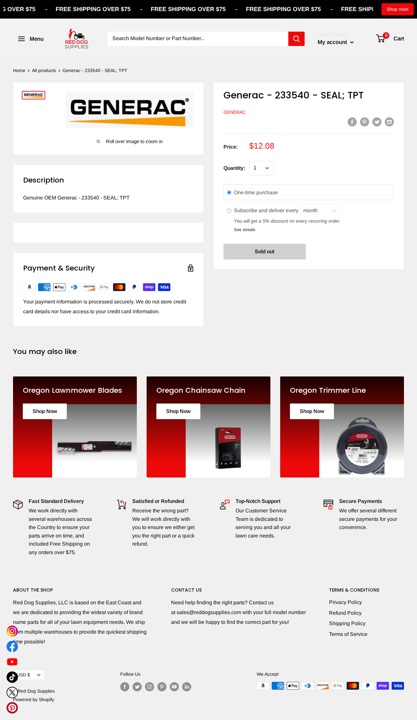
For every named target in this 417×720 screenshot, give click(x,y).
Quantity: (234, 168)
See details (244, 229)
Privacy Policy (345, 602)
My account (333, 42)
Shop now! (398, 9)
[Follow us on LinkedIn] (186, 686)
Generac (234, 112)
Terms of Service (348, 634)
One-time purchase (256, 192)
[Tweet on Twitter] (376, 121)
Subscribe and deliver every (267, 210)
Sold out (264, 251)
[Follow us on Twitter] (137, 686)
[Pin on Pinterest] (364, 121)
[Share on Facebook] (352, 121)
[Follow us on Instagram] (149, 686)
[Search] (296, 39)
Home (19, 70)
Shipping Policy (347, 623)
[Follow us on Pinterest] (161, 686)
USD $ (23, 674)
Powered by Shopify (33, 699)
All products (44, 70)
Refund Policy (345, 613)
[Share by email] (389, 121)
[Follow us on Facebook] (124, 686)
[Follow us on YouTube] (174, 686)
